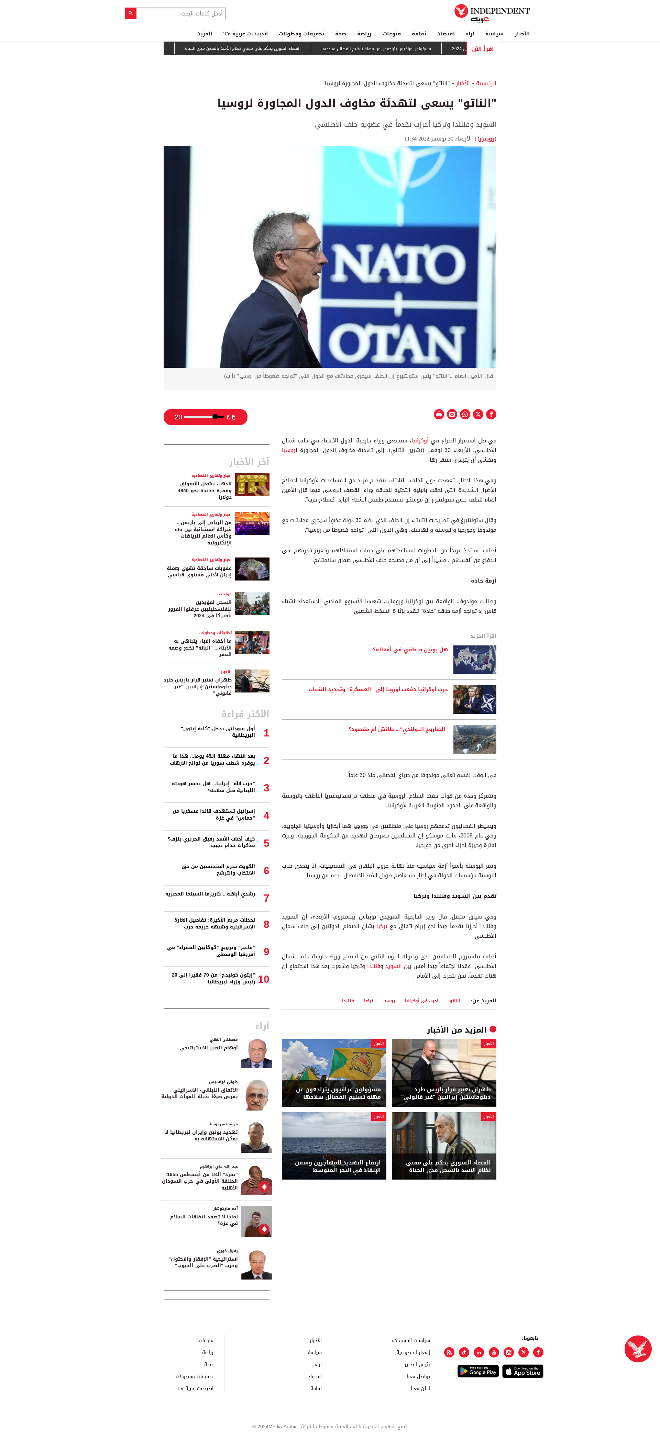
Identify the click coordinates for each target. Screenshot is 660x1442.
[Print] (439, 414)
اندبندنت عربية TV (245, 33)
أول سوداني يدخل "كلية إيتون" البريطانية (218, 732)
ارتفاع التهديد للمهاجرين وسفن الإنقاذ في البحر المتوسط (338, 1166)
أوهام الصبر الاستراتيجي (209, 1047)
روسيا (289, 450)
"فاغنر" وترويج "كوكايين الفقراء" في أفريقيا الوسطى (211, 951)
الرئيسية (486, 83)
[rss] (449, 1352)
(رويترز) (486, 138)
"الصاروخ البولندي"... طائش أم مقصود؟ (398, 729)
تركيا (381, 926)
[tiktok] (464, 1352)
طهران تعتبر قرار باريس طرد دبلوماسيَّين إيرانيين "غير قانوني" (446, 1093)
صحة (340, 33)
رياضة (364, 33)
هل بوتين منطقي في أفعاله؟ (410, 649)
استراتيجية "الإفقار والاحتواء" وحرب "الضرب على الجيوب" (203, 1262)
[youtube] (494, 1352)
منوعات (392, 33)
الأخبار (522, 33)
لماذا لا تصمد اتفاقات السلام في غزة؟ (204, 1220)
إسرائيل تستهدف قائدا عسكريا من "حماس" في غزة (214, 815)
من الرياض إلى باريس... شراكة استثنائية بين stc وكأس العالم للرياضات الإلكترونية (203, 533)
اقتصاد (446, 33)
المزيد (204, 33)
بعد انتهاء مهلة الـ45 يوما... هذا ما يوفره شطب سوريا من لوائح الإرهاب (212, 760)
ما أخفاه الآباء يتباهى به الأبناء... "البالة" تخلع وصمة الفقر (200, 647)
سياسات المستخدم (411, 1340)
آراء (470, 33)
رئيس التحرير (417, 1364)
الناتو (455, 1001)
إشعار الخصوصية (413, 1352)
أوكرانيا (420, 440)
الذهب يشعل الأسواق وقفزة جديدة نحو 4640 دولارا (205, 490)
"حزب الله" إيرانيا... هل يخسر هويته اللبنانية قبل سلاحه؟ (213, 787)
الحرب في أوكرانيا (422, 1001)
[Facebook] (538, 1352)
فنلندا (373, 966)
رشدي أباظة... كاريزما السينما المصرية (210, 894)
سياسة (494, 33)
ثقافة (419, 33)
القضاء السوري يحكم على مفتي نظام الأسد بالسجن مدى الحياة (275, 49)
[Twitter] (523, 1352)
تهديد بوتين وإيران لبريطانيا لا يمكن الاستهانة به (201, 1136)
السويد (393, 966)
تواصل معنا (418, 1376)
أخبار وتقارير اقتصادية (211, 475)
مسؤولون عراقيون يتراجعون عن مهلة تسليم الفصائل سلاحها (408, 49)
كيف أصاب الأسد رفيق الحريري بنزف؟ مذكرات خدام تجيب (211, 842)
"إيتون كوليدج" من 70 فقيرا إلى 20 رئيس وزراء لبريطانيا (213, 978)
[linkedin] (479, 1352)
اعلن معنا (420, 1388)
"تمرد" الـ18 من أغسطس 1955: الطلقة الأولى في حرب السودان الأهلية (200, 1181)
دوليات (225, 594)
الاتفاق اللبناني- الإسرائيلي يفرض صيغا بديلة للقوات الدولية (199, 1093)
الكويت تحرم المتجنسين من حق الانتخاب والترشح (218, 870)
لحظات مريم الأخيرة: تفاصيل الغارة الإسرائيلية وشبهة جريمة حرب (214, 923)
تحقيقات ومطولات (301, 33)
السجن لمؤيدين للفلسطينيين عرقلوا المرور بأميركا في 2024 (200, 609)
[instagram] (509, 1352)
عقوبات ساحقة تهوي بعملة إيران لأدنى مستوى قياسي (199, 572)
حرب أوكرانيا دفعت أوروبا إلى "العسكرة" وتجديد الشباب (378, 689)
